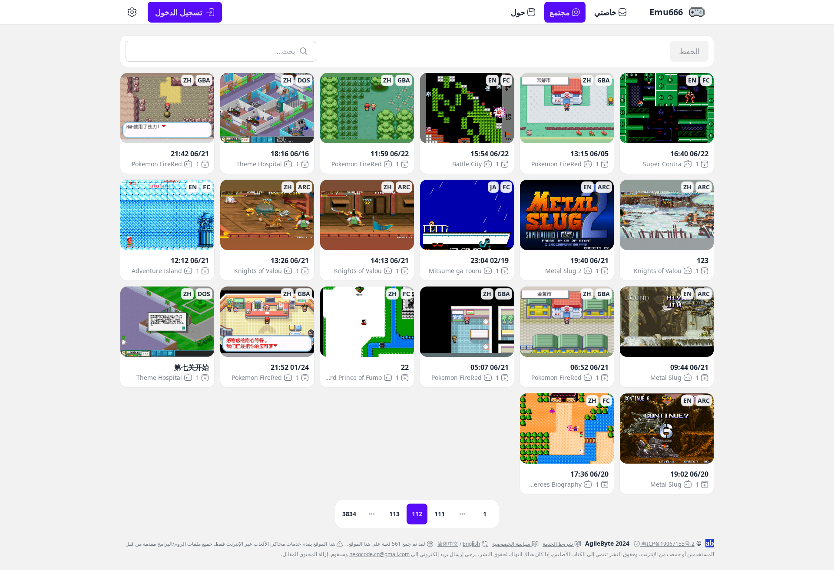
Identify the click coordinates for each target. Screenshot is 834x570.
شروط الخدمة (558, 543)
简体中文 (447, 543)
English (471, 543)
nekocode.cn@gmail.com (379, 554)
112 (417, 514)
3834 (349, 514)
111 (439, 514)
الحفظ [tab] (689, 51)
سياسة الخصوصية (511, 543)
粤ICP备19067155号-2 (668, 543)
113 (394, 514)
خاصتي (605, 12)
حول (518, 12)
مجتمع (559, 12)
